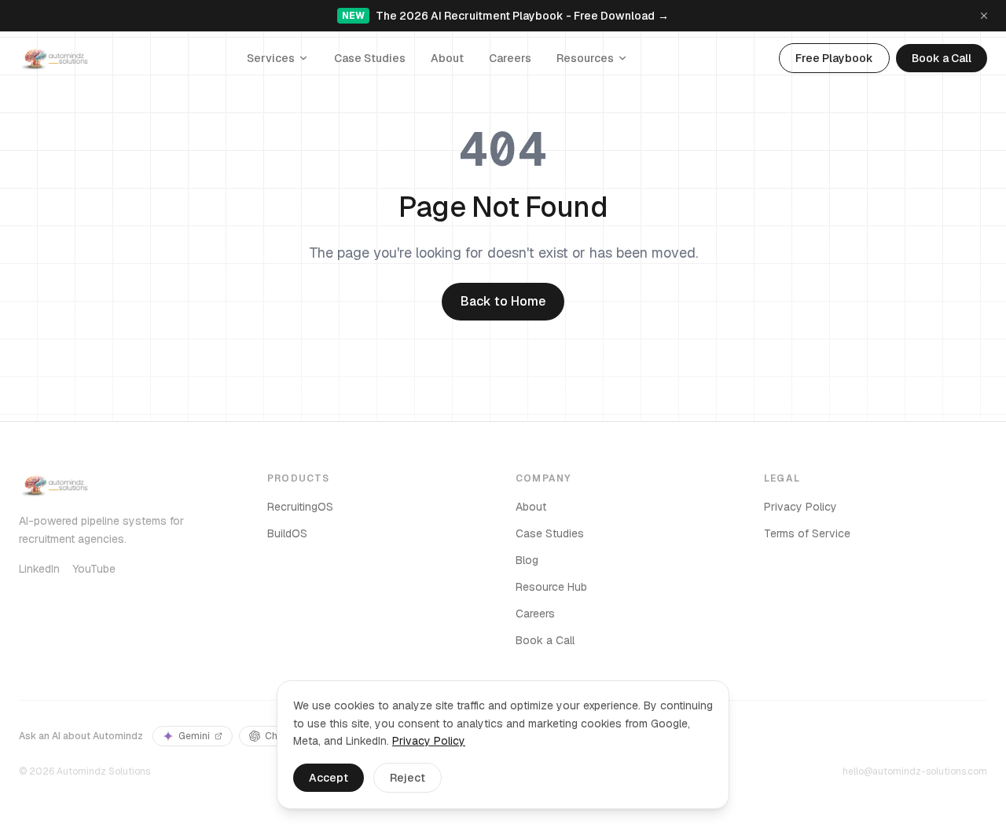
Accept (328, 778)
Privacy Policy (800, 507)
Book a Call (941, 58)
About (447, 58)
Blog (527, 560)
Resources (585, 58)
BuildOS (287, 533)
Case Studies (370, 58)
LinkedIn (39, 569)
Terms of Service (807, 533)
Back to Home (503, 301)
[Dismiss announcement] (984, 15)
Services (271, 58)
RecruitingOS (300, 507)
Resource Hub (551, 587)
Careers (510, 58)
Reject (407, 778)
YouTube (94, 569)
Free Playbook (834, 58)
